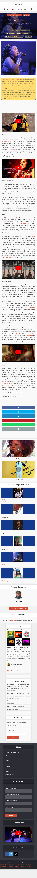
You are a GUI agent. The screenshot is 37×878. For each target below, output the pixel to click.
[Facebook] (7, 854)
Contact (32, 866)
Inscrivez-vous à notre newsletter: (16, 722)
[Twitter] (11, 854)
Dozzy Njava (16, 326)
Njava (22, 30)
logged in (13, 620)
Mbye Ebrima (5, 549)
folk (24, 385)
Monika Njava (18, 20)
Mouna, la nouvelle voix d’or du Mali (17, 701)
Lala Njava (15, 81)
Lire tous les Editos (12, 670)
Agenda (7, 771)
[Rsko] (18, 557)
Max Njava (32, 326)
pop (3, 385)
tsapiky (12, 380)
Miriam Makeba (13, 149)
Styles (6, 763)
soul (13, 385)
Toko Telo (27, 30)
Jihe (30, 33)
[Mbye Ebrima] (18, 541)
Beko (27, 33)
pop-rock (18, 333)
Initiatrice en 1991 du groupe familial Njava (12, 79)
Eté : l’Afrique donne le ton (16, 630)
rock (7, 385)
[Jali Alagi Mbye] (18, 509)
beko (5, 383)
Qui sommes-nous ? (24, 866)
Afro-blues (23, 33)
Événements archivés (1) (14, 15)
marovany (25, 83)
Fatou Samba (5, 582)
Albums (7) (26, 15)
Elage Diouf (5, 501)
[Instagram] (16, 854)
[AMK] (18, 525)
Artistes (3, 499)
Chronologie (10, 866)
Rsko (3, 566)
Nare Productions (12, 706)
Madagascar (11, 33)
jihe (3, 382)
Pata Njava (24, 326)
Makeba (32, 151)
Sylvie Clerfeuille (17, 664)
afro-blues (10, 383)
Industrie (7, 758)
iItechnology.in (27, 862)
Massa (9, 709)
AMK (3, 533)
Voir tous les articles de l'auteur (18, 608)
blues (18, 385)
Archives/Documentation (12, 752)
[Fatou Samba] (18, 573)
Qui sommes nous (10, 774)
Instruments (8, 766)
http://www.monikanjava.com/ (15, 36)
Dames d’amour (16, 30)
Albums (7, 769)
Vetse (3, 105)
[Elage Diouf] (18, 493)
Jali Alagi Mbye (6, 517)
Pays (6, 755)
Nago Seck (28, 23)
